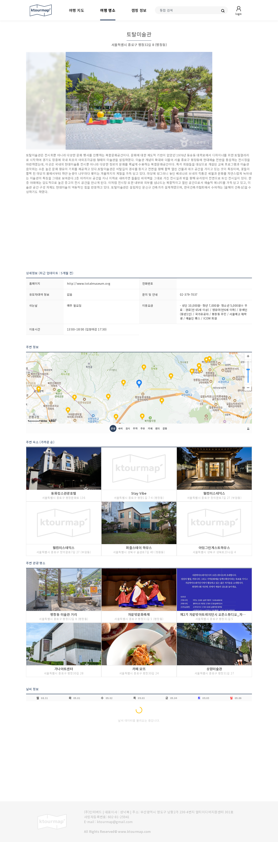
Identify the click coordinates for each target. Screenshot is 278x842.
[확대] (248, 356)
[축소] (248, 387)
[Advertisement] (139, 232)
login (238, 13)
